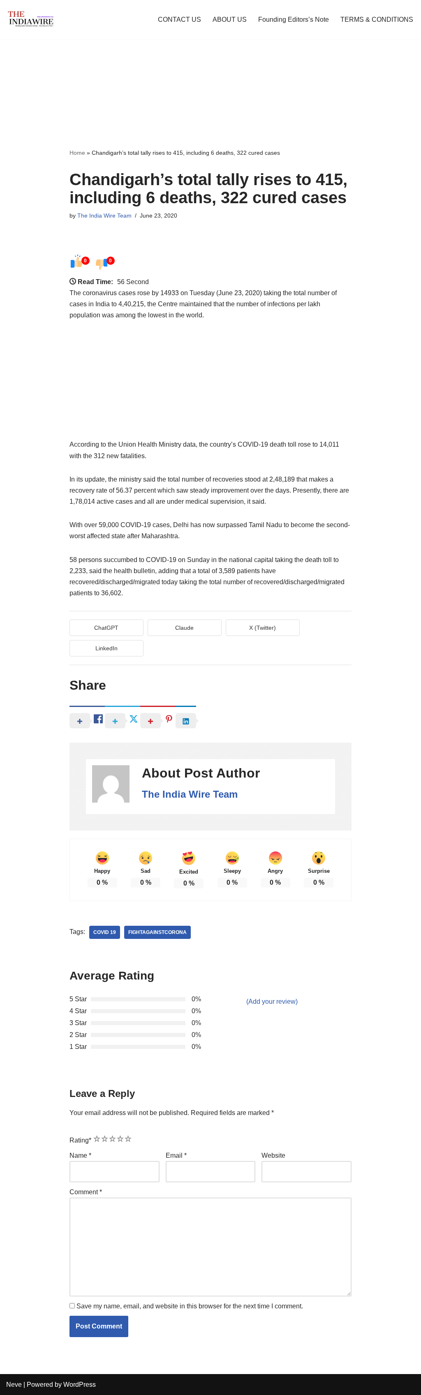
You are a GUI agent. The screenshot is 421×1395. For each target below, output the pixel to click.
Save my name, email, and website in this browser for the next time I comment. (189, 1306)
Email (176, 1155)
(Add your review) (272, 1001)
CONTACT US (179, 19)
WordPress (79, 1384)
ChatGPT (106, 627)
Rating (80, 1140)
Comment (85, 1192)
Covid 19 (104, 932)
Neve (14, 1384)
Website (273, 1155)
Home (77, 152)
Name (80, 1155)
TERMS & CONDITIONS (376, 19)
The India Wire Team (104, 215)
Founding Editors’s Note (293, 19)
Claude (184, 627)
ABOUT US (230, 19)
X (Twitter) (262, 627)
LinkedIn (106, 648)
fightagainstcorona (157, 932)
